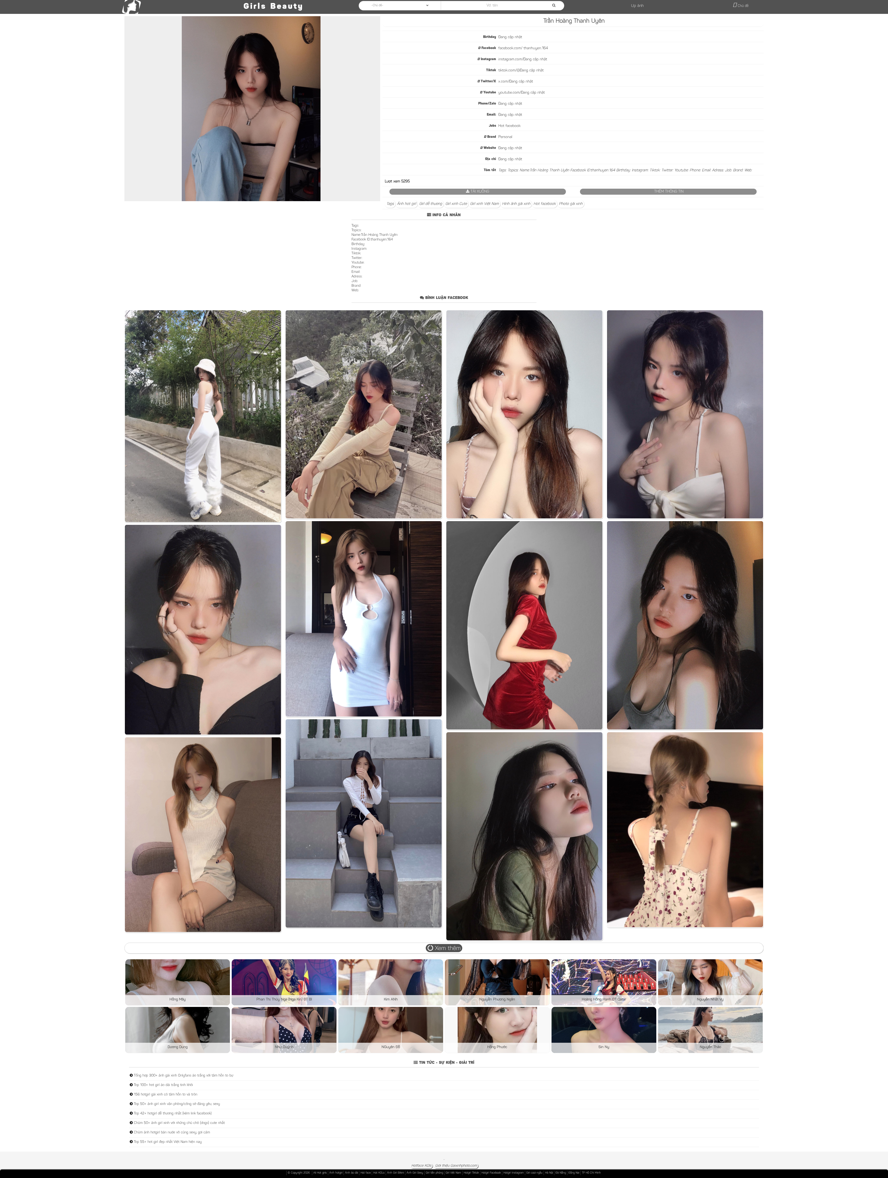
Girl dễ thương (430, 204)
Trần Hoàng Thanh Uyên (574, 21)
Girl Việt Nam (453, 1173)
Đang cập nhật (510, 37)
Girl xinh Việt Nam (484, 204)
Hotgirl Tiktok (471, 1173)
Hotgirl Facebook (491, 1173)
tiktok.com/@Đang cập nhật (521, 70)
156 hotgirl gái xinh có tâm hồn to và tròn (165, 1094)
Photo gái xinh (571, 204)
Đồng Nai (573, 1173)
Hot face (366, 1173)
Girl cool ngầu (534, 1173)
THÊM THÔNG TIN (668, 192)
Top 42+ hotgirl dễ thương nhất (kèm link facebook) (172, 1113)
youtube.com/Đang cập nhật (521, 93)
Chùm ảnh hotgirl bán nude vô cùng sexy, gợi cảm (171, 1132)
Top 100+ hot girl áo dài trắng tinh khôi (163, 1085)
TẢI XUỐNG (479, 192)
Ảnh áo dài (351, 1173)
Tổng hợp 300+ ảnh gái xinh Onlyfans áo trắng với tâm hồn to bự (183, 1075)
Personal (505, 137)
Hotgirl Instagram (513, 1173)
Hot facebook (509, 126)
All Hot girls (320, 1173)
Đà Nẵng (560, 1173)
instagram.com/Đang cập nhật (522, 59)
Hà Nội (549, 1173)
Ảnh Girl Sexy (415, 1173)
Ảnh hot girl (406, 204)
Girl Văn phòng (434, 1173)
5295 (405, 181)
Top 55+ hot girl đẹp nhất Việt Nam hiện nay (167, 1142)
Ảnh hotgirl (335, 1173)
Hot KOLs (379, 1173)
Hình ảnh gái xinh (516, 204)
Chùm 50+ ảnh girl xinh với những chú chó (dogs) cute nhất (179, 1123)
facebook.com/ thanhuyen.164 (523, 48)
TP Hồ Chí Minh (591, 1173)
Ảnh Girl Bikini (395, 1173)
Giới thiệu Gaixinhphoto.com (456, 1166)
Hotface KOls (421, 1166)
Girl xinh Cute (456, 204)
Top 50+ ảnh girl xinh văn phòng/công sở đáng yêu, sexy (176, 1104)
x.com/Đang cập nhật (515, 81)
